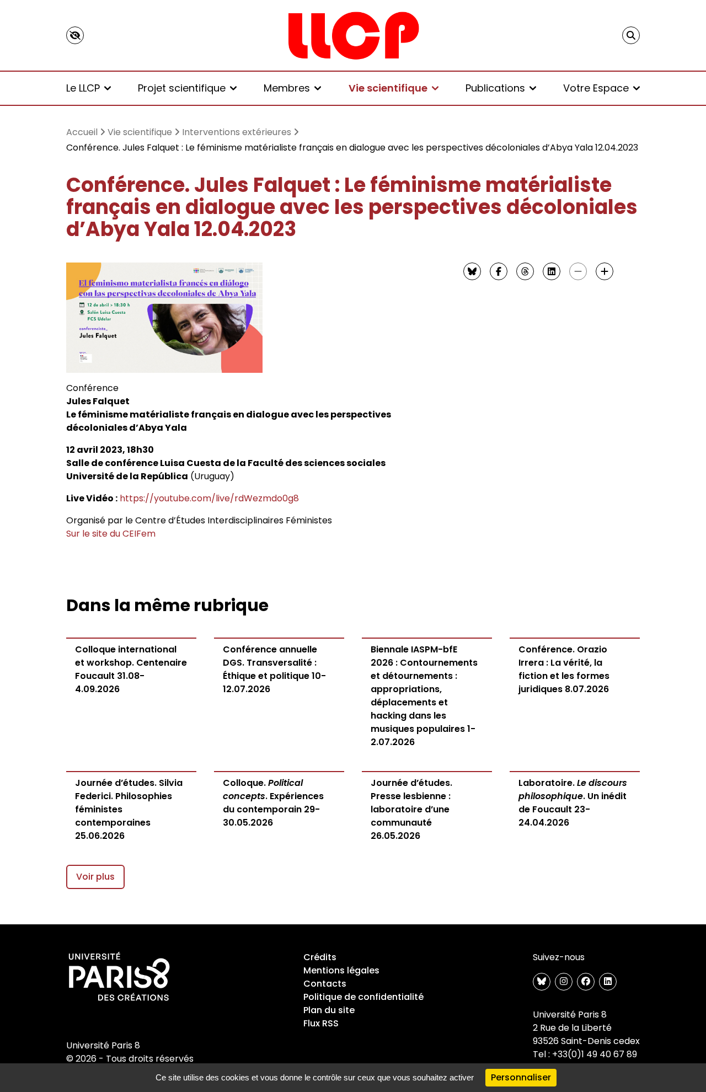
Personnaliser (521, 1077)
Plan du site (329, 1010)
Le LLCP (83, 88)
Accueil (82, 132)
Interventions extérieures (236, 132)
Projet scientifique (182, 88)
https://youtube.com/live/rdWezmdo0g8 (209, 498)
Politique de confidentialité (363, 997)
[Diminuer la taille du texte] (578, 271)
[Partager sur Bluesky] (472, 271)
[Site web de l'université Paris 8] (119, 977)
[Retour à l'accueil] (352, 35)
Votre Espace (596, 88)
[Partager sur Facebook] (498, 271)
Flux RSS (321, 1023)
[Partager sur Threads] (525, 271)
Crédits (319, 957)
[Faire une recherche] (631, 35)
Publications (495, 88)
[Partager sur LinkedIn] (551, 271)
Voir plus (95, 876)
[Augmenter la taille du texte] (604, 271)
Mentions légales (341, 970)
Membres (287, 88)
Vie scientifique (388, 88)
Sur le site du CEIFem (111, 533)
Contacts (324, 983)
